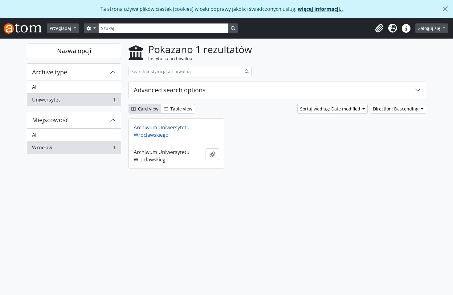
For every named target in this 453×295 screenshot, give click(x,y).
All (35, 87)
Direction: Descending (396, 109)
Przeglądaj (61, 28)
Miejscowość (50, 120)
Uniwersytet (74, 101)
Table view (180, 109)
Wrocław (74, 149)
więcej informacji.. (320, 9)
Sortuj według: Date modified (330, 109)
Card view (147, 109)
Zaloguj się (430, 28)
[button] (379, 28)
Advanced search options (170, 90)
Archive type (49, 72)
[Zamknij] (445, 9)
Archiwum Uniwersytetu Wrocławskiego (162, 131)
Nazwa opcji (74, 51)
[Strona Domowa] (25, 28)
